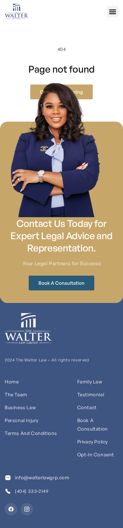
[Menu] (112, 11)
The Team (16, 395)
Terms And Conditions (31, 433)
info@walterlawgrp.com (42, 478)
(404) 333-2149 (31, 491)
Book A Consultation (61, 283)
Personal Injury (21, 420)
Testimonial (90, 395)
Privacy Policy (92, 442)
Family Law (89, 382)
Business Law (20, 407)
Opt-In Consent (95, 455)
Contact (87, 407)
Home (12, 382)
